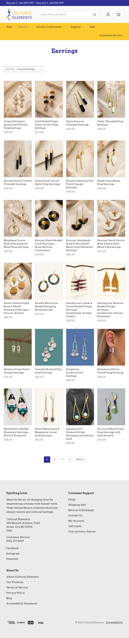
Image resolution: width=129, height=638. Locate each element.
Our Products (14, 582)
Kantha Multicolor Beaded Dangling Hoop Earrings (46, 306)
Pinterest (12, 558)
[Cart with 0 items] (119, 14)
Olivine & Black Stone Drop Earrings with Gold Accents (110, 432)
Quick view (18, 99)
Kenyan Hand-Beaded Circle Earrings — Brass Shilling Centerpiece (48, 245)
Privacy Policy (15, 592)
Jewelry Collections (49, 26)
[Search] (94, 14)
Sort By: (10, 69)
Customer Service (110, 35)
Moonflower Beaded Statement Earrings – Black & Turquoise (17, 432)
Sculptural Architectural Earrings (74, 372)
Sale (92, 26)
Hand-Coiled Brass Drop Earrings (108, 182)
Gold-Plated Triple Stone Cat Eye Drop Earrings (46, 124)
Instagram (13, 553)
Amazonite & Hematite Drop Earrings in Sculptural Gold (80, 433)
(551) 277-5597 (15, 540)
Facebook (12, 548)
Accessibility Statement (21, 603)
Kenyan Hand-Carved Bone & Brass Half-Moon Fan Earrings (110, 243)
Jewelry (23, 26)
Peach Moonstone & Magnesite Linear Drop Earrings (47, 432)
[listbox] (30, 69)
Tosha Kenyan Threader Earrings (77, 123)
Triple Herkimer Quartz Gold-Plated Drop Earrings (15, 124)
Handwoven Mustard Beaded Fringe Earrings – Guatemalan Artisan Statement (110, 310)
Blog (9, 598)
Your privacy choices (81, 531)
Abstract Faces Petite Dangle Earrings (17, 371)
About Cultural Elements (22, 576)
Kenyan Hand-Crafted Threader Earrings (17, 182)
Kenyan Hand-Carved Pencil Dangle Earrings (79, 184)
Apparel (75, 26)
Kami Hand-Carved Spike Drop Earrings (47, 182)
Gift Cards (74, 526)
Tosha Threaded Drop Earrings (110, 123)
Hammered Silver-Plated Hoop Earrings (110, 371)
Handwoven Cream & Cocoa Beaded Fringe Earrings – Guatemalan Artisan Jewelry (79, 310)
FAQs (71, 499)
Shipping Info (77, 504)
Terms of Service (17, 587)
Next (79, 459)
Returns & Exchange (81, 510)
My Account (76, 520)
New (9, 26)
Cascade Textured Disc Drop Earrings (48, 371)
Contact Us (75, 515)
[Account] (108, 14)
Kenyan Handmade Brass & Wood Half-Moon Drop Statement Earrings (79, 245)
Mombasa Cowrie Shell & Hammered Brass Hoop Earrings (16, 243)
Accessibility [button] (114, 622)
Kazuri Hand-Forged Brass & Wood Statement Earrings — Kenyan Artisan (17, 308)
